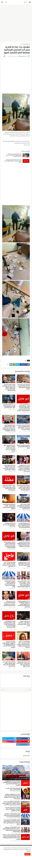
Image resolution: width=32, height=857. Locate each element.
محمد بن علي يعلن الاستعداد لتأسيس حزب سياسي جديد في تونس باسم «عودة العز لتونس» (9, 603)
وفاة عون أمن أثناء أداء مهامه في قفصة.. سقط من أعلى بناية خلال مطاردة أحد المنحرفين (8, 564)
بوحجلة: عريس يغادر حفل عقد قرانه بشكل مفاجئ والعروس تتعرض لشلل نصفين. (24, 387)
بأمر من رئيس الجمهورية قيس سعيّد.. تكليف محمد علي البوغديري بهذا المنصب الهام (23, 664)
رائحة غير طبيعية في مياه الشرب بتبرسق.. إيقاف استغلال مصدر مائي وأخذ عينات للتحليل (14, 155)
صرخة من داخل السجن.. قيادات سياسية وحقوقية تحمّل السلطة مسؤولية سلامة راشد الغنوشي (23, 544)
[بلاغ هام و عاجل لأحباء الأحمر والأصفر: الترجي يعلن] (25, 791)
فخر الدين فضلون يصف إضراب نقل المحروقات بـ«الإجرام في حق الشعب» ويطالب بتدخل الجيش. (9, 467)
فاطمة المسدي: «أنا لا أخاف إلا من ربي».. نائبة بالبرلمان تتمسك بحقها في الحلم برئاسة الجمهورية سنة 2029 (23, 644)
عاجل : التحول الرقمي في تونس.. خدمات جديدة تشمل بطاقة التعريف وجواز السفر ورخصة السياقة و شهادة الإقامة (24, 583)
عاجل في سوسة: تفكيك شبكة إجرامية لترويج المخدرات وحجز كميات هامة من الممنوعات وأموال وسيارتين (9, 544)
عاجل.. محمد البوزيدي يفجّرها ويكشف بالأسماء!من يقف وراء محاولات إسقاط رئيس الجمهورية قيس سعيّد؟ (23, 468)
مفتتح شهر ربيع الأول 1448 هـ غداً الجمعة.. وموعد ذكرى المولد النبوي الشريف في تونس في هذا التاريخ (11, 803)
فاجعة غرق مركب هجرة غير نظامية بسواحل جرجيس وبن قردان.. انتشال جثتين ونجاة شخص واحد (23, 427)
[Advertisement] (16, 23)
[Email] (10, 364)
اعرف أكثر (29, 851)
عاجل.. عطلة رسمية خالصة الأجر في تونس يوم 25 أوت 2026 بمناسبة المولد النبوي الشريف (9, 488)
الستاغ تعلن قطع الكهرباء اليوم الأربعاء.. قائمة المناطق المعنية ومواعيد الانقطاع (9, 506)
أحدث (29, 689)
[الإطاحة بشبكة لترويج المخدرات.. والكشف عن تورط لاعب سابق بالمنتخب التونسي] (25, 810)
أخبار (21, 44)
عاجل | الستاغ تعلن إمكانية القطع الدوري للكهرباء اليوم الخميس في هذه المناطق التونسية (23, 488)
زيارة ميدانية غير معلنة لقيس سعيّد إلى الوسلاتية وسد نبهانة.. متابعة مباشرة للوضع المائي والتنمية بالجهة (8, 387)
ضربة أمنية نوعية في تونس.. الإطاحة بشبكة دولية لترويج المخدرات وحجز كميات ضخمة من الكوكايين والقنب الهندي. (23, 407)
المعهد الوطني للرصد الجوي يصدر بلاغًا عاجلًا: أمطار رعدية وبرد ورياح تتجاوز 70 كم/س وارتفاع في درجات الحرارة (11, 822)
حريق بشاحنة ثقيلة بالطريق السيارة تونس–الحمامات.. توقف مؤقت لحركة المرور (13, 161)
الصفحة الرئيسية (26, 44)
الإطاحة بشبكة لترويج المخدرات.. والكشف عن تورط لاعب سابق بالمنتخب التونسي (12, 809)
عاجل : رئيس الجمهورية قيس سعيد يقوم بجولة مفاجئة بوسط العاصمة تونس (24, 564)
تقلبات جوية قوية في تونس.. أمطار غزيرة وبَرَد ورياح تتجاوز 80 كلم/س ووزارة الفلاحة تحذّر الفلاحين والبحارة (9, 624)
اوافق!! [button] (27, 854)
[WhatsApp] (14, 364)
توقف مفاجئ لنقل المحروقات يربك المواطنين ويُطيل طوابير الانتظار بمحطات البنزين (23, 506)
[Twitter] (17, 364)
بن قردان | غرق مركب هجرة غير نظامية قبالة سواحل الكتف (23, 446)
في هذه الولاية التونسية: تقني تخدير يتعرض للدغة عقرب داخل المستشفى (9, 406)
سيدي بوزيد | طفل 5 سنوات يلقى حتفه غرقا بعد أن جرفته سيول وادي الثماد (24, 623)
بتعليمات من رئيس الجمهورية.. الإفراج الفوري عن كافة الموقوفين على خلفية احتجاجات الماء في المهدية (8, 644)
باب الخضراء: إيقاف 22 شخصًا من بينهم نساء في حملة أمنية (9, 524)
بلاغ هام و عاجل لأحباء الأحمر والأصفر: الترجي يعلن (13, 789)
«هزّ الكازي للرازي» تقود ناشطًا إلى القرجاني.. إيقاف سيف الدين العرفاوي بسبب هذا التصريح (9, 448)
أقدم (3, 689)
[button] (30, 2)
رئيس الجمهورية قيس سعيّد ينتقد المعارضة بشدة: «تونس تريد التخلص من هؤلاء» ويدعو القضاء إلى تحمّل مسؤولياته (9, 427)
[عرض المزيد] (7, 364)
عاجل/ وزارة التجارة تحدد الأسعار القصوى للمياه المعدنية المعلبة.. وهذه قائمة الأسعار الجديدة (24, 525)
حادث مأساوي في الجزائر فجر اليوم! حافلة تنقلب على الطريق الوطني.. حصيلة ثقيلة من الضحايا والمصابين (24, 604)
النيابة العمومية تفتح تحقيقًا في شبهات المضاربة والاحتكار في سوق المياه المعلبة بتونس (10, 583)
